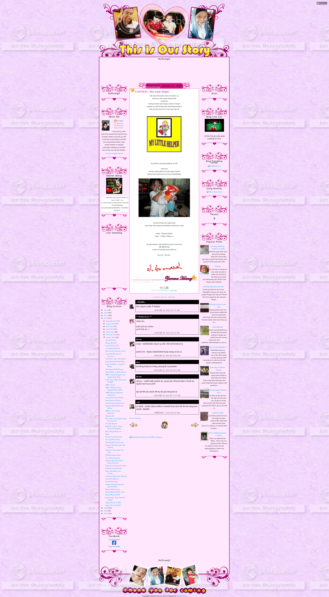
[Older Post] (195, 428)
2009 (106, 508)
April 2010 (110, 329)
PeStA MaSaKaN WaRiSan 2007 (217, 391)
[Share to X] (164, 287)
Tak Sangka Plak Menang (114, 369)
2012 (106, 313)
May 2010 (110, 326)
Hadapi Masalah (111, 343)
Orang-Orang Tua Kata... (113, 400)
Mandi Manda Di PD (112, 495)
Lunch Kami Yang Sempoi (114, 397)
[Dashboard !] (322, 4)
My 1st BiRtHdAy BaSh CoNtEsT (217, 434)
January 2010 (111, 337)
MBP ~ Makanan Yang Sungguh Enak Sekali (113, 388)
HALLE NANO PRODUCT (218, 347)
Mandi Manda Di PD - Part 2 (115, 492)
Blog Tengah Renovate (113, 431)
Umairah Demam (111, 423)
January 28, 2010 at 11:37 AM (167, 395)
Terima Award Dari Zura (113, 437)
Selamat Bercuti (110, 340)
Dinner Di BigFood (112, 479)
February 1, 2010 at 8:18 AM (167, 412)
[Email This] (161, 287)
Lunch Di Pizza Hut (112, 345)
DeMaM (218, 266)
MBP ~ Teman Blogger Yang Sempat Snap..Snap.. (115, 375)
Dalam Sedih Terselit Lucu (114, 442)
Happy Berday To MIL (113, 502)
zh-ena (120, 121)
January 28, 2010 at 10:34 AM (167, 370)
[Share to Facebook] (167, 287)
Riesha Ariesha (182, 596)
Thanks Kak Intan (111, 481)
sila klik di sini (164, 246)
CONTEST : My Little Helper (115, 359)
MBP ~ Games (110, 385)
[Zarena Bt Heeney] (114, 544)
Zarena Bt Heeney (114, 539)
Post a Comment (135, 418)
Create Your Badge (114, 546)
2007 (106, 513)
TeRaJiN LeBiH (217, 413)
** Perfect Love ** (144, 316)
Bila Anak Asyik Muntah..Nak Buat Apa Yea (115, 419)
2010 (106, 318)
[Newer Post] (133, 428)
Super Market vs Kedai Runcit (115, 372)
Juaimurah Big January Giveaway (113, 355)
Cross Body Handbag (112, 348)
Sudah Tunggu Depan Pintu (115, 403)
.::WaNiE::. (141, 302)
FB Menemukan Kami (113, 455)
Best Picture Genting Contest (115, 351)
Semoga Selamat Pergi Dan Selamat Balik (114, 485)
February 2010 (111, 334)
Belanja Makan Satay (112, 489)
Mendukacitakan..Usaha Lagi (217, 305)
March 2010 (110, 332)
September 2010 (112, 321)
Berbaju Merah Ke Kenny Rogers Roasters (114, 461)
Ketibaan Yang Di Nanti (113, 468)
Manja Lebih (109, 416)
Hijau (107, 434)
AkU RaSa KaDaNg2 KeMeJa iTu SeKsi (218, 247)
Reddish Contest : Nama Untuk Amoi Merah (113, 427)
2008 (106, 511)
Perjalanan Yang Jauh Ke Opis (115, 465)
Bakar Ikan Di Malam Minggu (217, 368)
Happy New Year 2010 (113, 505)
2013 (106, 310)
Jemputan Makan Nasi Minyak (116, 476)
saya (138, 362)
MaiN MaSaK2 (218, 327)
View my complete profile (114, 153)
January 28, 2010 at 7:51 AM (167, 310)
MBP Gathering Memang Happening (114, 393)
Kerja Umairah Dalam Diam (114, 361)
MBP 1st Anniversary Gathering (112, 412)
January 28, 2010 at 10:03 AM (167, 355)
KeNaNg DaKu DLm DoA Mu (213, 286)
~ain (138, 401)
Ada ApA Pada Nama (112, 439)
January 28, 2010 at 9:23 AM (167, 333)
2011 (106, 315)
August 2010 (110, 324)
